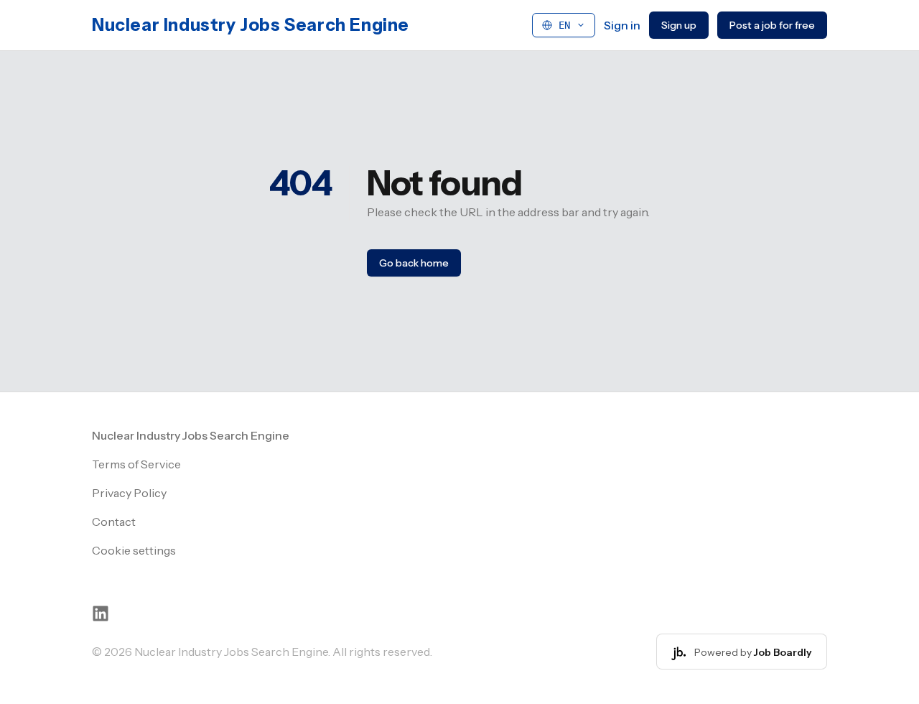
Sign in (622, 25)
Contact (114, 521)
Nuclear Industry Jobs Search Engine (250, 24)
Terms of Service (136, 464)
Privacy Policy (129, 493)
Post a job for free (772, 25)
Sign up (678, 25)
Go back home (414, 262)
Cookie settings (134, 550)
